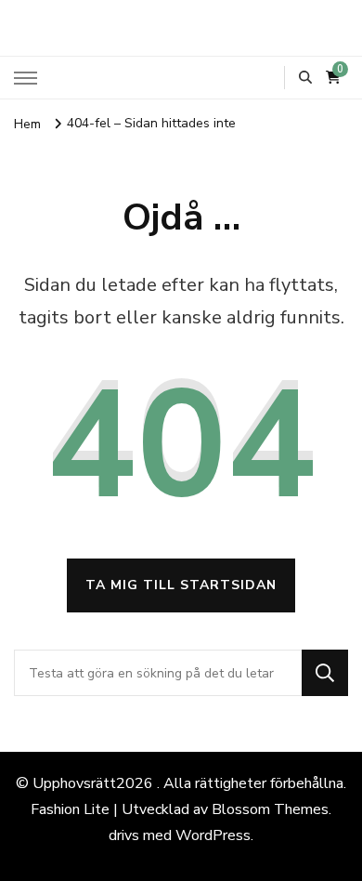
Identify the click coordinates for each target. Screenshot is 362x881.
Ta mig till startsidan (181, 585)
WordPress (213, 835)
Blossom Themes (270, 809)
